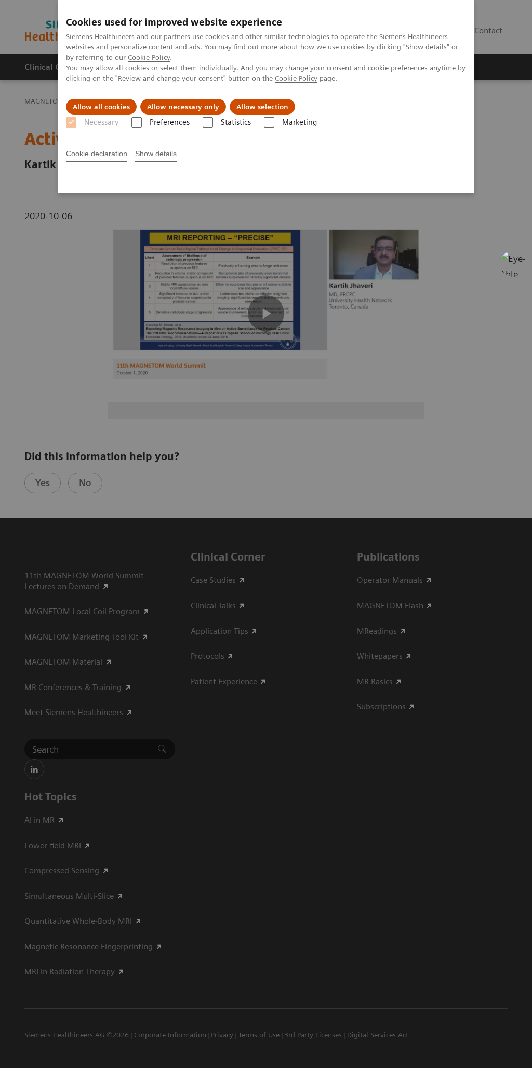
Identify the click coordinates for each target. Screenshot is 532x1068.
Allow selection (262, 107)
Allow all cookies (101, 107)
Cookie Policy (149, 57)
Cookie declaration (96, 153)
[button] (513, 264)
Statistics (236, 122)
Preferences (170, 122)
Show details (156, 153)
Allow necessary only (183, 107)
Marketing (299, 122)
